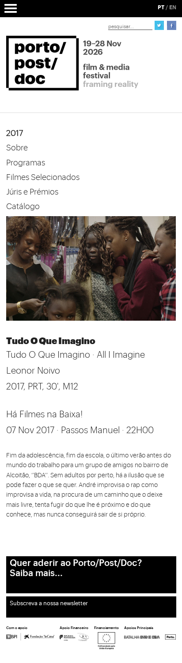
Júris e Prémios (32, 192)
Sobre (17, 148)
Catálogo (23, 206)
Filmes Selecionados (43, 177)
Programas (25, 163)
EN (172, 7)
